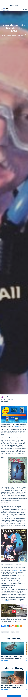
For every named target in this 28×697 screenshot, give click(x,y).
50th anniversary (5, 632)
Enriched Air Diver (17, 570)
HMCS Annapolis (9, 601)
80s (22, 426)
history (12, 632)
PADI (17, 632)
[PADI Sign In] (26, 9)
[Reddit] (13, 626)
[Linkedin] (8, 626)
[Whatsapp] (18, 626)
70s (18, 426)
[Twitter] (5, 626)
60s (16, 426)
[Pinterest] (10, 626)
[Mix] (15, 626)
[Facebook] (2, 626)
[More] (21, 626)
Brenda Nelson (8, 396)
